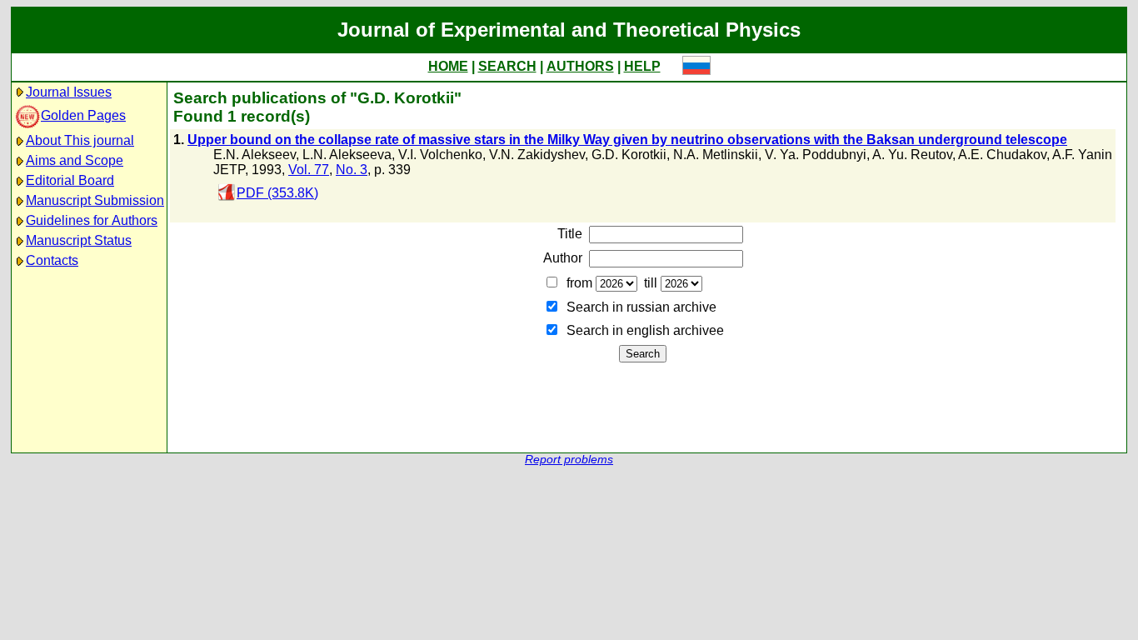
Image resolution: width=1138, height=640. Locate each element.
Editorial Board (70, 180)
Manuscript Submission (95, 200)
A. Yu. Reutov (912, 155)
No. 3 (351, 169)
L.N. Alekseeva (347, 155)
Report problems (569, 459)
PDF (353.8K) (277, 193)
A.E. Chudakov (1002, 155)
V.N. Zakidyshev (537, 155)
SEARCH (507, 66)
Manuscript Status (79, 240)
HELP (642, 66)
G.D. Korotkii (628, 155)
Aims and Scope (74, 160)
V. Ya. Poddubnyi (815, 155)
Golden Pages (83, 115)
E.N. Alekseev (254, 155)
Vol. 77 (308, 169)
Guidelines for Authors (91, 220)
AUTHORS (580, 66)
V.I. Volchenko (440, 155)
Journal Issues (69, 92)
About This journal (80, 140)
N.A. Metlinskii (715, 155)
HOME (448, 66)
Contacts (52, 260)
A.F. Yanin (1082, 155)
